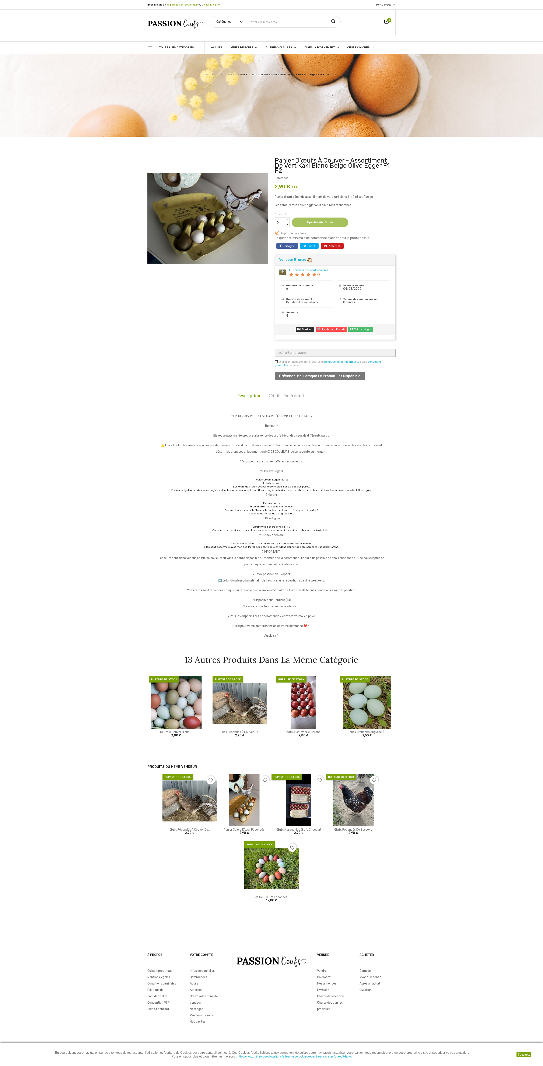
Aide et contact (158, 1009)
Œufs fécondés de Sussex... (353, 829)
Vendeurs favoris (201, 1015)
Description (248, 395)
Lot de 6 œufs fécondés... (271, 897)
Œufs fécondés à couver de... (240, 732)
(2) (305, 274)
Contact (305, 329)
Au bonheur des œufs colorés (308, 270)
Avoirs (194, 983)
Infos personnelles (202, 971)
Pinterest (334, 246)
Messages (196, 1009)
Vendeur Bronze (293, 260)
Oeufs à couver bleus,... (176, 732)
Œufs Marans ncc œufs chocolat (298, 829)
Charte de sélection (330, 996)
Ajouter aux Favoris (331, 329)
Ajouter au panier (320, 222)
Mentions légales (158, 977)
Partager (288, 246)
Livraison (323, 990)
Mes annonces (326, 983)
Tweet (311, 246)
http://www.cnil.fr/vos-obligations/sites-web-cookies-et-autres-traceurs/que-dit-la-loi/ (295, 1056)
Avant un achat (370, 977)
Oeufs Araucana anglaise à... (367, 732)
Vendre (322, 971)
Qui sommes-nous (159, 971)
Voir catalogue (360, 329)
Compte (365, 971)
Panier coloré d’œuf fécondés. (244, 829)
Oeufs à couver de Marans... (303, 732)
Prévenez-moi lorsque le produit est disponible (319, 376)
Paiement (324, 977)
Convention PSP (158, 1002)
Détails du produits (286, 395)
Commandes (198, 977)
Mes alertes (198, 1022)
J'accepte (524, 1054)
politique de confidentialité (341, 361)
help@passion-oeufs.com (182, 4)
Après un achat (370, 983)
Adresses (196, 990)
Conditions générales (161, 983)
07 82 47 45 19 (211, 4)
